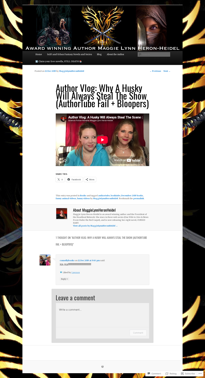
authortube (104, 195)
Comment (138, 332)
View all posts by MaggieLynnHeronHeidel (95, 226)
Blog (99, 54)
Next (167, 71)
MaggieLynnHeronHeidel (71, 71)
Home (38, 54)
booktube (115, 195)
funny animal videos (66, 198)
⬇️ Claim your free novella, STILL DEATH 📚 (58, 61)
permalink (138, 198)
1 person (75, 272)
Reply (64, 279)
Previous (155, 71)
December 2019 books (132, 195)
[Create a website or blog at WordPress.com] (102, 367)
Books (83, 195)
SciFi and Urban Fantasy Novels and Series (69, 54)
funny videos (83, 198)
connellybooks (67, 260)
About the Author (115, 54)
